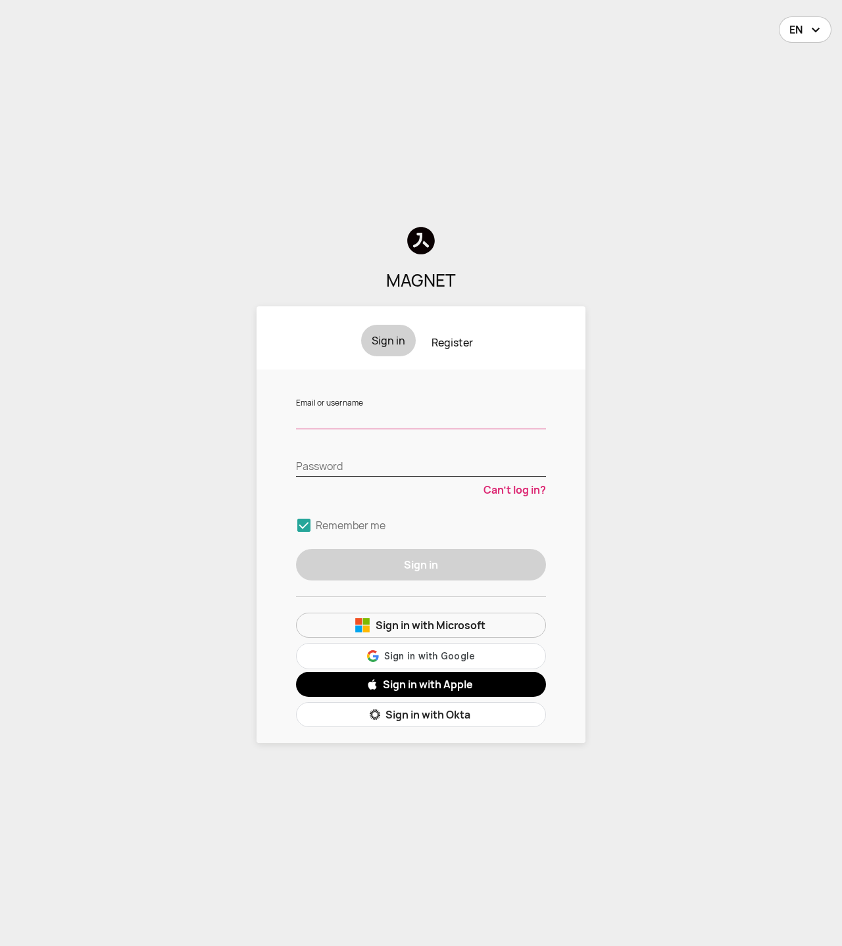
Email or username (329, 403)
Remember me (350, 525)
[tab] (388, 340)
